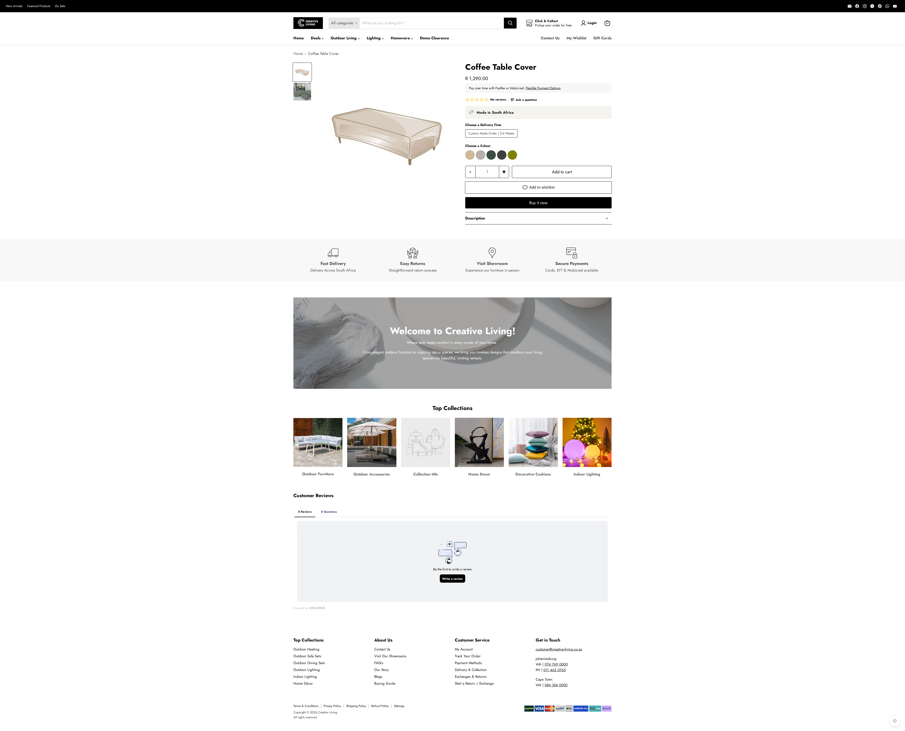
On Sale (60, 6)
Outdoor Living (344, 38)
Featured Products (38, 6)
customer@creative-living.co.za (559, 649)
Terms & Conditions (305, 706)
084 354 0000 (556, 685)
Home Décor (303, 683)
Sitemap (399, 706)
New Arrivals (14, 6)
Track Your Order (468, 656)
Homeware (401, 38)
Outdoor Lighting (306, 669)
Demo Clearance (434, 38)
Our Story (381, 669)
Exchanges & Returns (470, 676)
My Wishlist (576, 38)
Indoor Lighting (305, 676)
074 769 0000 (556, 664)
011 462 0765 (554, 670)
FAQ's (378, 663)
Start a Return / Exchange (474, 683)
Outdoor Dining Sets (309, 663)
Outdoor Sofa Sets (307, 656)
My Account (464, 649)
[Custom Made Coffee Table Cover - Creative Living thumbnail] (302, 72)
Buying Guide (384, 683)
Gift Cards (602, 38)
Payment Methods (468, 663)
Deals (316, 38)
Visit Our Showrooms (390, 656)
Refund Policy (380, 706)
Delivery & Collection (471, 669)
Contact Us (550, 38)
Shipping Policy (356, 706)
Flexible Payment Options (543, 88)
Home (298, 38)
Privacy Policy (332, 706)
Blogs (378, 676)
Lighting (374, 38)
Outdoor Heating (306, 649)
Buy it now (538, 203)
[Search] (510, 23)
